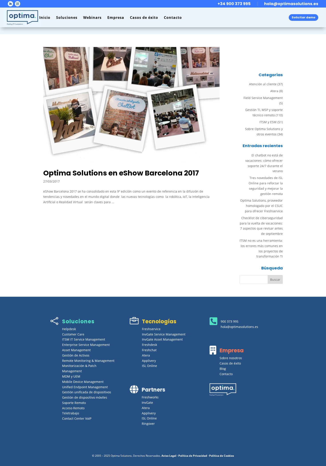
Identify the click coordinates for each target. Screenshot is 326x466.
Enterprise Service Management (86, 345)
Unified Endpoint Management (85, 387)
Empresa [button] (115, 17)
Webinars (92, 17)
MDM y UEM (71, 376)
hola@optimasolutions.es (291, 3)
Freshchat (149, 350)
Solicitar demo (303, 17)
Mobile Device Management (83, 382)
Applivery (149, 361)
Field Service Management (263, 98)
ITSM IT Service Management (83, 339)
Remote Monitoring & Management (88, 361)
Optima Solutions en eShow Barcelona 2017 (121, 173)
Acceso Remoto (73, 408)
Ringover (148, 423)
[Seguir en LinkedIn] (10, 3)
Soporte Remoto (74, 403)
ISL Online (149, 366)
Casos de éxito (144, 17)
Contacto (173, 17)
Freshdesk (149, 345)
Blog (223, 369)
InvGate (147, 402)
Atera (274, 91)
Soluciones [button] (66, 17)
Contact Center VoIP (76, 418)
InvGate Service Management (163, 334)
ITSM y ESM (268, 122)
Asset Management (76, 350)
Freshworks (150, 397)
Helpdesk (69, 329)
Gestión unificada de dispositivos (86, 392)
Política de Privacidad (192, 456)
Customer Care (73, 334)
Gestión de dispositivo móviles (84, 397)
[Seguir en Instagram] (17, 3)
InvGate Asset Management (162, 339)
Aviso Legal (168, 456)
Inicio (44, 17)
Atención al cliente (263, 84)
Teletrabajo (70, 413)
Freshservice (151, 329)
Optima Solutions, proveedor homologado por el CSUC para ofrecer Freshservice (261, 205)
